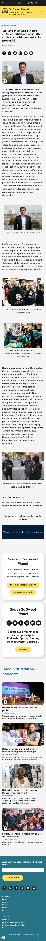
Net (3, 910)
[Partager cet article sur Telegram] (26, 53)
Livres (4, 899)
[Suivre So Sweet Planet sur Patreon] (32, 622)
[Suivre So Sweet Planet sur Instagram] (9, 622)
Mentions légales (9, 928)
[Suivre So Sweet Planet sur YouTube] (38, 622)
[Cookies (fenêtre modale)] (3, 937)
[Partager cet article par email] (31, 53)
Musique (5, 905)
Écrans (5, 902)
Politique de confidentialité (13, 925)
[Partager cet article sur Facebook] (4, 53)
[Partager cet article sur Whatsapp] (9, 53)
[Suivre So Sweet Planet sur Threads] (26, 622)
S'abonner (23, 649)
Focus (4, 907)
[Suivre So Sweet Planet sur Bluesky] (15, 622)
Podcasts (6, 897)
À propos (6, 917)
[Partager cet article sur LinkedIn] (20, 53)
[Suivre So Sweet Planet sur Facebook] (21, 622)
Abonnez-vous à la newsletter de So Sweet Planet (22, 863)
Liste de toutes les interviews (13, 922)
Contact (5, 920)
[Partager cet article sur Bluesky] (15, 53)
